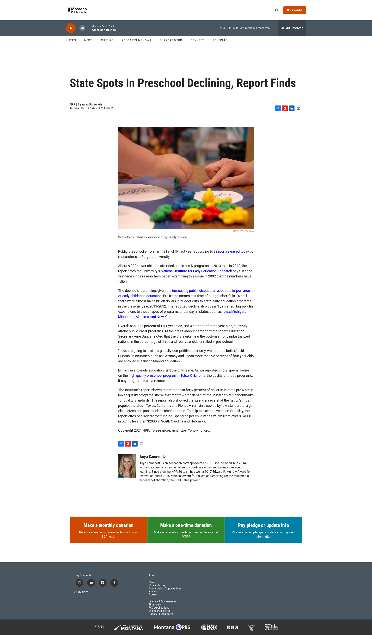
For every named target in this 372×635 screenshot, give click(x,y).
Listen (71, 40)
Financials (155, 604)
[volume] (82, 28)
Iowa (226, 311)
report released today (232, 251)
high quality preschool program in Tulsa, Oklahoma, (167, 375)
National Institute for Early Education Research (197, 271)
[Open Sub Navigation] (78, 40)
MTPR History (157, 585)
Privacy (153, 591)
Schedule (220, 40)
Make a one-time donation (186, 525)
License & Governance (162, 601)
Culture (107, 40)
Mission (153, 582)
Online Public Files (159, 610)
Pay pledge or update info (263, 525)
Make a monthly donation (108, 525)
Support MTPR (171, 40)
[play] (71, 28)
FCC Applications (159, 607)
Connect (197, 40)
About (152, 575)
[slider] (88, 28)
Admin (153, 594)
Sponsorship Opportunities (165, 588)
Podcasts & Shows (136, 40)
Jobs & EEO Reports (161, 614)
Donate (296, 10)
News (88, 40)
